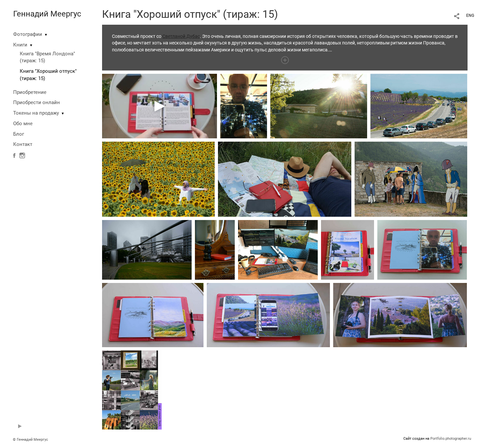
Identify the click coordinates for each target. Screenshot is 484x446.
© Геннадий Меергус (30, 439)
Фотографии (27, 34)
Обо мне (23, 123)
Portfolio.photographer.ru (450, 438)
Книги (20, 45)
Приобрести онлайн (36, 102)
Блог (18, 134)
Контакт (22, 144)
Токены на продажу (36, 113)
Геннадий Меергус (47, 13)
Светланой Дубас (181, 36)
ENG (470, 15)
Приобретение (29, 92)
